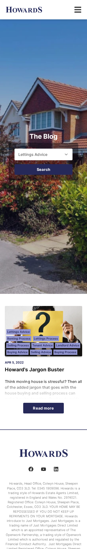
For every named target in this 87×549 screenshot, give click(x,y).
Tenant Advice (42, 345)
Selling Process (18, 345)
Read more (43, 408)
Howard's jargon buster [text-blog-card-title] (34, 370)
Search (43, 169)
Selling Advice (41, 352)
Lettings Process (46, 338)
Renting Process (18, 338)
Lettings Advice (18, 332)
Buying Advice (17, 352)
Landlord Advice (67, 345)
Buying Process (65, 352)
